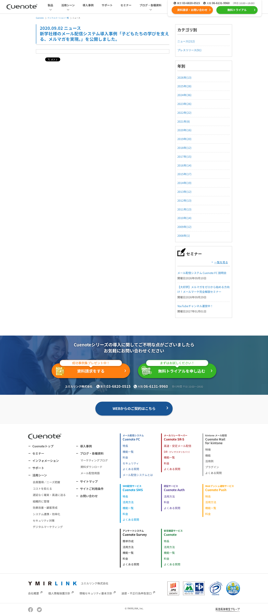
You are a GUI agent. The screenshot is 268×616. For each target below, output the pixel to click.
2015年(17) (184, 174)
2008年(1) (183, 235)
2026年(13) (184, 77)
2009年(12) (184, 227)
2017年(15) (184, 156)
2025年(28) (184, 86)
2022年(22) (184, 113)
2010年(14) (184, 218)
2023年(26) (184, 104)
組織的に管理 (41, 501)
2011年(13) (184, 209)
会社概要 (33, 593)
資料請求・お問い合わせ (192, 10)
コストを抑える (42, 488)
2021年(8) (183, 121)
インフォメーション (45, 461)
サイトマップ (89, 481)
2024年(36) (184, 95)
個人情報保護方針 (59, 593)
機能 (208, 455)
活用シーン (39, 475)
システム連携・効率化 (46, 514)
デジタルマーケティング (48, 527)
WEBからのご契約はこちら (134, 408)
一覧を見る (221, 262)
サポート (107, 5)
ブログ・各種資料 (92, 453)
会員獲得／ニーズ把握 (46, 482)
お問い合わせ (89, 496)
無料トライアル (237, 10)
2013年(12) (184, 192)
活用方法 (128, 502)
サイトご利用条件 (92, 489)
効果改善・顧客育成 (45, 508)
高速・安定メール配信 (177, 446)
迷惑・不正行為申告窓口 (136, 593)
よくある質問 (131, 469)
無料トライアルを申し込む (181, 368)
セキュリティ (131, 463)
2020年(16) (184, 130)
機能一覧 (128, 452)
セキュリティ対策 (44, 520)
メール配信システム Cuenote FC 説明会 (201, 273)
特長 (125, 446)
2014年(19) (184, 183)
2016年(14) (184, 165)
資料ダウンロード (91, 467)
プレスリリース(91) (189, 50)
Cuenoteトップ (43, 446)
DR (177, 452)
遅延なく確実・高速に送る (49, 495)
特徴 (208, 449)
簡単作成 (128, 541)
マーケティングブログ (94, 460)
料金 (125, 457)
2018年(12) (184, 148)
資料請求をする (91, 368)
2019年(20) (184, 139)
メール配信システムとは (138, 475)
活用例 (209, 461)
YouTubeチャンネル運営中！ (195, 306)
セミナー (125, 5)
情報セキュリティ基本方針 (95, 593)
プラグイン (212, 467)
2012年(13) (184, 200)
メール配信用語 (90, 473)
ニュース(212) (186, 41)
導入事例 (88, 5)
